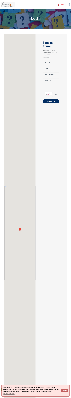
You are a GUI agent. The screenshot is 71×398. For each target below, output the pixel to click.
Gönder (49, 101)
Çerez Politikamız (9, 394)
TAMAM (64, 390)
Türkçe (61, 4)
